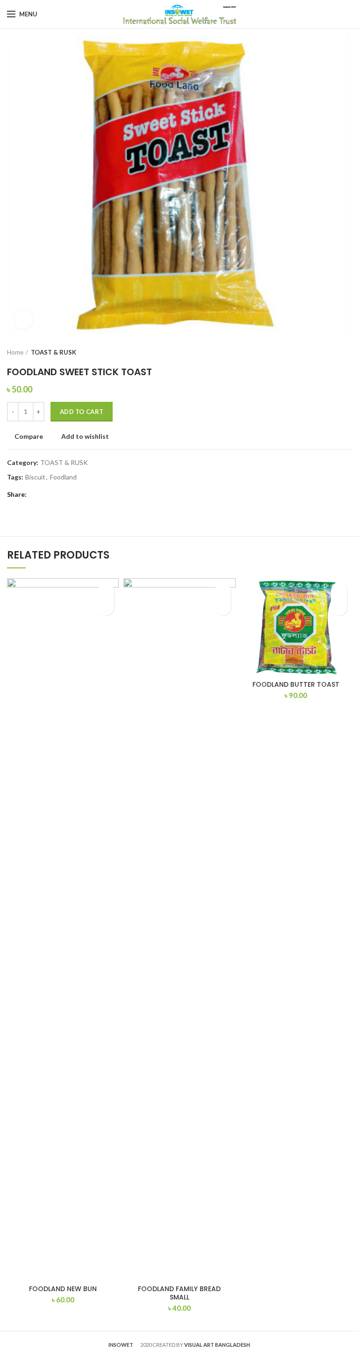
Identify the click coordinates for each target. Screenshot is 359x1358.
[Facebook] (36, 494)
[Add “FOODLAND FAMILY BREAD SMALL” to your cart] (223, 607)
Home (15, 352)
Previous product (328, 352)
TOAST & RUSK (53, 352)
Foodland (63, 477)
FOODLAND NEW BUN (63, 1289)
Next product (347, 352)
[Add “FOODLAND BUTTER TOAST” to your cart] (339, 607)
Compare (28, 436)
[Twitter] (48, 494)
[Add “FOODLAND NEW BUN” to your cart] (106, 607)
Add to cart (81, 411)
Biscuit (35, 477)
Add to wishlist (85, 436)
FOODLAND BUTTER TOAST (295, 684)
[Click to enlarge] (23, 319)
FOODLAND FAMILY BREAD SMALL (179, 1293)
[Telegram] (59, 494)
